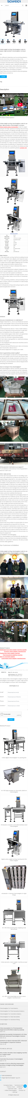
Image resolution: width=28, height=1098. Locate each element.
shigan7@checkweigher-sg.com (11, 1078)
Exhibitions (20, 1087)
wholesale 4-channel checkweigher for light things (14, 894)
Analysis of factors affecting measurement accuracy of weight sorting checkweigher (12, 1064)
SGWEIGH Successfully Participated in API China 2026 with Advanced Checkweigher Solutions (13, 1035)
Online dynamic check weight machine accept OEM (14, 962)
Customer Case (12, 1088)
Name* (2, 697)
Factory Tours (11, 1087)
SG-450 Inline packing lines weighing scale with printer (14, 928)
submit (11, 719)
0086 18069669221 (7, 1075)
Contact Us (22, 1090)
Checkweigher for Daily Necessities (10, 1017)
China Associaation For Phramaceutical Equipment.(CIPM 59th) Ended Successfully (12, 1029)
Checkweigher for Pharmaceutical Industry (12, 1011)
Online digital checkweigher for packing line (14, 757)
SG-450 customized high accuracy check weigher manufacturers (14, 997)
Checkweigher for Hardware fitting (10, 1019)
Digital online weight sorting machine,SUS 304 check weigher (14, 859)
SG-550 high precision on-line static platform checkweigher (14, 791)
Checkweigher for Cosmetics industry (10, 1014)
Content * (3, 705)
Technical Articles (19, 1085)
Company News (8, 1085)
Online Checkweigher (11, 1090)
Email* (2, 692)
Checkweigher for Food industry (9, 1008)
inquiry (3, 76)
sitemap (15, 1092)
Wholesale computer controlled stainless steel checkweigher (14, 825)
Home (20, 1088)
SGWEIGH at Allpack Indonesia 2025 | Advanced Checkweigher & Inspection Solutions (13, 1041)
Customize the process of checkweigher (11, 1059)
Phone (2, 701)
